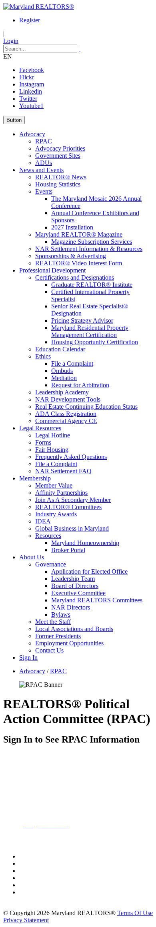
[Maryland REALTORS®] (38, 6)
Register (29, 20)
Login (10, 40)
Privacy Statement (26, 920)
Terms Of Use (135, 912)
